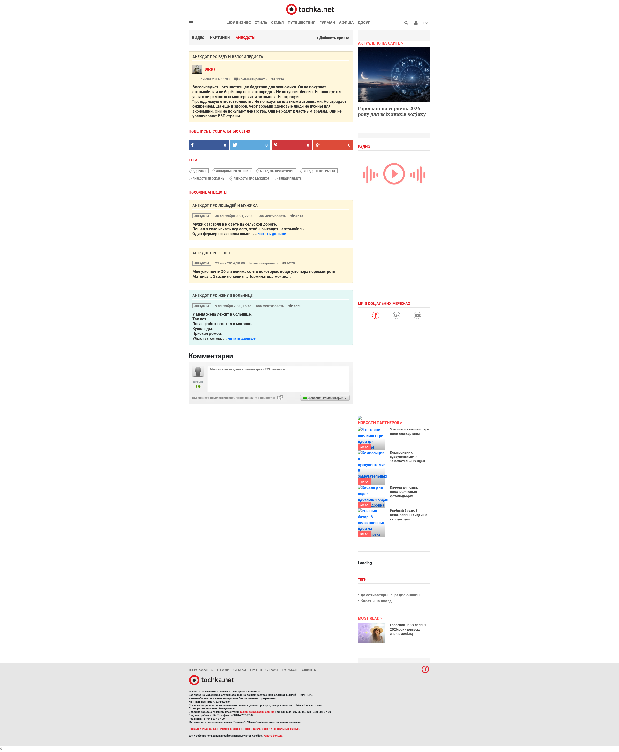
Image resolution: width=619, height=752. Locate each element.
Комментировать (252, 79)
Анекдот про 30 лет (211, 253)
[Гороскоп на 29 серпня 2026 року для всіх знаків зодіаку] (371, 633)
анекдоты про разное (320, 170)
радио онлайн (407, 595)
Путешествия (302, 22)
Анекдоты (245, 38)
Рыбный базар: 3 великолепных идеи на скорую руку (408, 515)
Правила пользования (202, 728)
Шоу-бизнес (238, 22)
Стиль (261, 22)
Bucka (210, 69)
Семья (277, 22)
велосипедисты (290, 178)
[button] (416, 23)
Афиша (346, 22)
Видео (198, 38)
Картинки (220, 38)
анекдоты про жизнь (208, 178)
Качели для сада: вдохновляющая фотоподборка (404, 491)
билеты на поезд (376, 601)
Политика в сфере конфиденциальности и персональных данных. (258, 728)
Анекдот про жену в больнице (222, 295)
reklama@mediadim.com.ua (257, 712)
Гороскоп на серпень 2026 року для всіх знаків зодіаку (392, 111)
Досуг (364, 22)
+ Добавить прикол (333, 38)
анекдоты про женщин (233, 170)
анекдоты (201, 215)
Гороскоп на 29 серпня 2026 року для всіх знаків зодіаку (408, 629)
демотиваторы (374, 595)
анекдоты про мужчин (277, 170)
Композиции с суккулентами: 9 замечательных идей (407, 457)
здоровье (200, 170)
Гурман (327, 22)
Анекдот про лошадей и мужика (225, 205)
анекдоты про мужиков (251, 178)
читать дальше (272, 234)
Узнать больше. (273, 735)
